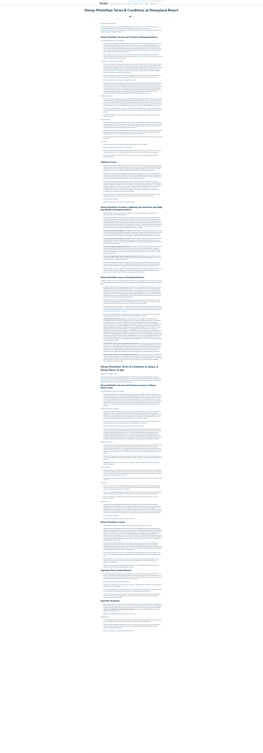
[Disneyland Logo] (103, 3)
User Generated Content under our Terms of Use (115, 311)
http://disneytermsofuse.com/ (108, 30)
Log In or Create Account (132, 1)
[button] (146, 3)
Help (149, 1)
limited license (142, 56)
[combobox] (157, 1)
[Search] (152, 1)
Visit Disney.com (102, 1)
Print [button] (132, 16)
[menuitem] (138, 1)
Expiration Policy (115, 70)
